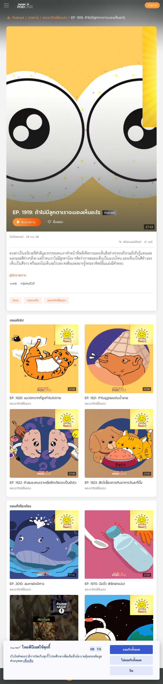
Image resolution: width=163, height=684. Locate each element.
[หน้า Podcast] (34, 4)
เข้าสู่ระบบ (152, 5)
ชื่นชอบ (58, 221)
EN (92, 649)
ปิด (131, 671)
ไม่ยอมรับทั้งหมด (131, 660)
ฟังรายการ (28, 222)
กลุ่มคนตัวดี (28, 283)
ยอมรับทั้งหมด (131, 649)
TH (99, 649)
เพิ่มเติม (28, 661)
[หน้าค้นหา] (143, 5)
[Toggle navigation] (6, 5)
